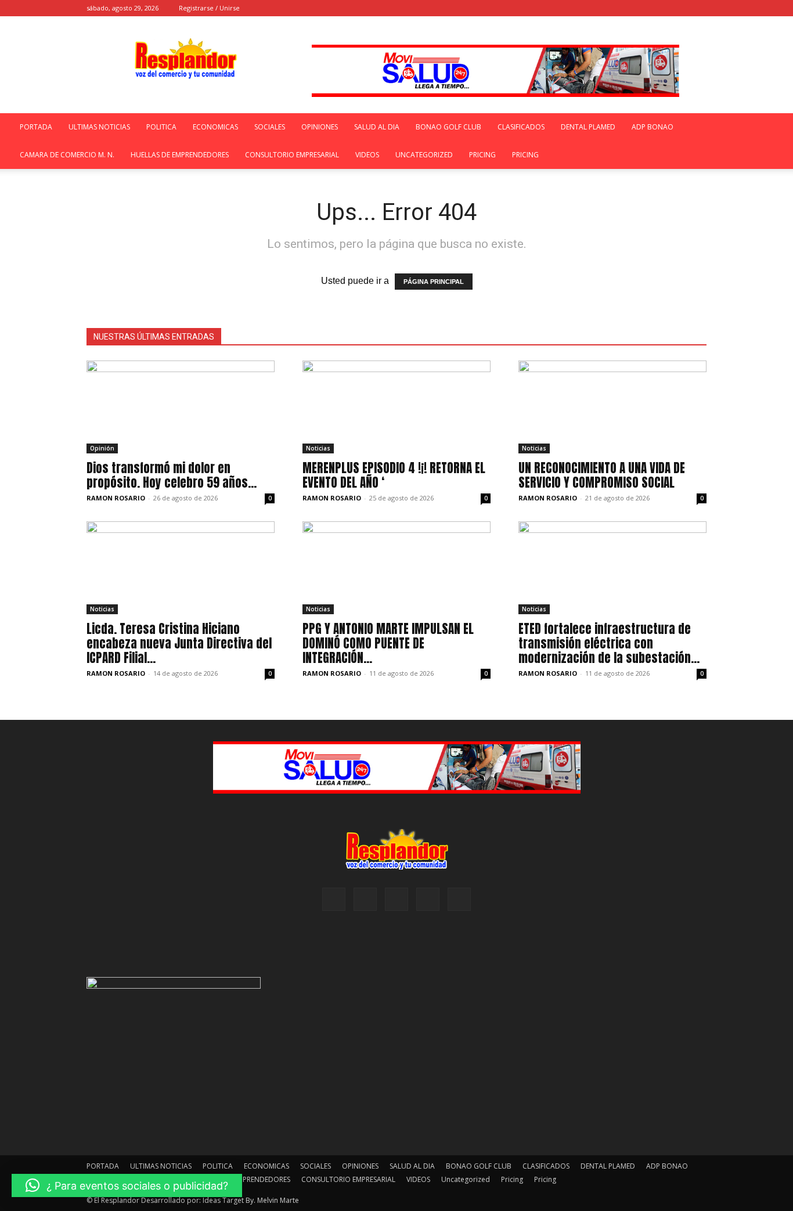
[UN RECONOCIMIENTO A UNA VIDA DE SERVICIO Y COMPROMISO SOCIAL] (612, 407)
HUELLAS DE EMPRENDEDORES (180, 155)
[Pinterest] (659, 8)
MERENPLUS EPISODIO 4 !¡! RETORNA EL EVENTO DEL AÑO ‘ (393, 475)
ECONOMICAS (215, 127)
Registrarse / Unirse (209, 7)
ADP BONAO (652, 127)
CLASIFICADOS (521, 127)
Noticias (318, 448)
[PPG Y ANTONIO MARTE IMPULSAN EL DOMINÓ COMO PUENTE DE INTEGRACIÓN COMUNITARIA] (396, 567)
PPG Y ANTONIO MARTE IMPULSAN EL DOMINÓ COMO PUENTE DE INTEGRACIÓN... (388, 643)
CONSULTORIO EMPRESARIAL (292, 155)
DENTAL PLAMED (588, 127)
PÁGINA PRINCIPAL (433, 281)
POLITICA (161, 127)
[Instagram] (640, 8)
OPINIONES (319, 127)
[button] (603, 7)
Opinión (102, 448)
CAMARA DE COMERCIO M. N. (67, 155)
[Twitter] (698, 8)
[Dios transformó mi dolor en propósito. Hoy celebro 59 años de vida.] (180, 407)
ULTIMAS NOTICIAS (99, 127)
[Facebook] (621, 8)
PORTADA (36, 127)
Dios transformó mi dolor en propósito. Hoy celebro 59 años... (171, 475)
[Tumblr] (678, 8)
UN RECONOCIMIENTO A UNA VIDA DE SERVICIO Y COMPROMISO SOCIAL (601, 475)
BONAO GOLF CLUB (448, 127)
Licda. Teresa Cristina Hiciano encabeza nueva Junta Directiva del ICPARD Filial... (179, 643)
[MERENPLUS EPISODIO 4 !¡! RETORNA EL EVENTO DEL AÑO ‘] (396, 407)
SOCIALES (269, 127)
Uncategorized (424, 155)
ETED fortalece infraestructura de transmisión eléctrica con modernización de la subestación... (609, 643)
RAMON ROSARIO (115, 497)
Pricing (482, 155)
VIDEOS (367, 155)
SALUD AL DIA (376, 127)
